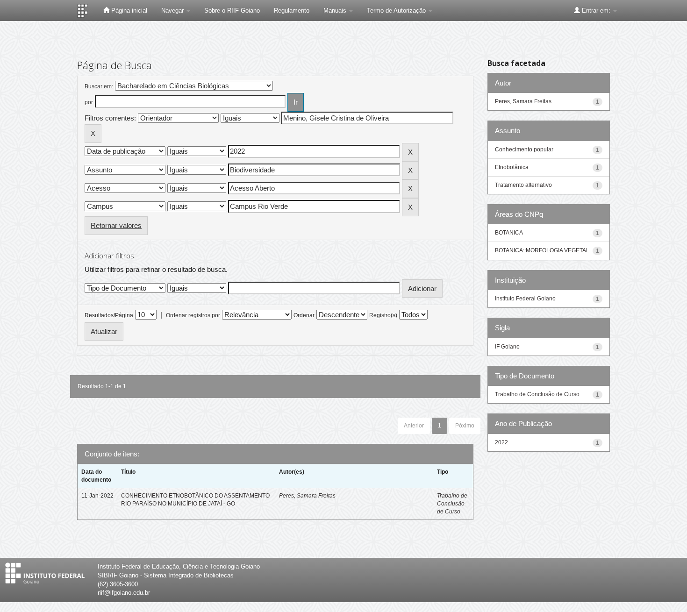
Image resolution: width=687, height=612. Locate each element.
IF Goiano (507, 346)
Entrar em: (596, 10)
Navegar (173, 10)
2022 (501, 442)
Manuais (335, 10)
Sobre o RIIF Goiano (232, 10)
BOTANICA (509, 232)
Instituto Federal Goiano (525, 298)
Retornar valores (116, 225)
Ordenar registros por (193, 315)
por (89, 102)
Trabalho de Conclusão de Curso (452, 503)
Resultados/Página (109, 315)
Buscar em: (99, 86)
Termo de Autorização (397, 10)
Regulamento (291, 10)
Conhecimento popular (524, 149)
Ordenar (304, 315)
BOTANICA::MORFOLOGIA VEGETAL (542, 250)
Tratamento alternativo (523, 185)
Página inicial (128, 10)
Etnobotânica (512, 167)
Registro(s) (383, 315)
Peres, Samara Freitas (307, 495)
